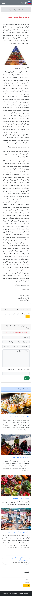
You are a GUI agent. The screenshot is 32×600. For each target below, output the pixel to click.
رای (27, 317)
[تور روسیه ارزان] (24, 3)
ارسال (26, 378)
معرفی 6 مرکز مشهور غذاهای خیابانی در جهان (19, 532)
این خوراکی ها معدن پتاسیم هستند (21, 498)
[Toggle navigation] (3, 2)
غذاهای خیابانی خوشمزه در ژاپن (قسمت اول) (19, 417)
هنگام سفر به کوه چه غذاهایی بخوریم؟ (20, 457)
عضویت (26, 586)
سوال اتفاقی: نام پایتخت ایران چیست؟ (19, 369)
